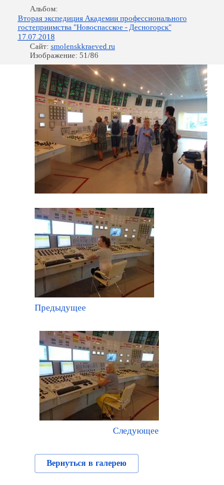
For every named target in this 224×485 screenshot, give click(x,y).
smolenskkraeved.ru (83, 46)
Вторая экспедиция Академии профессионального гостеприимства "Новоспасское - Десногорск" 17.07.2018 (102, 27)
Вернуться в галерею (87, 463)
